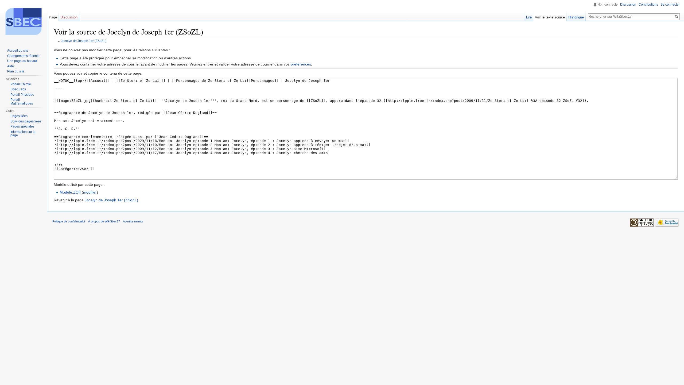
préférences (301, 64)
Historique (576, 17)
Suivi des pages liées (25, 121)
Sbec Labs (18, 89)
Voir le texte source (550, 17)
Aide (10, 66)
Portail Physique (22, 95)
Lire (529, 17)
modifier (90, 192)
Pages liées (19, 116)
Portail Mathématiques (21, 101)
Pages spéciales (22, 126)
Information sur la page (23, 133)
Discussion (628, 4)
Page (53, 17)
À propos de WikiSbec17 (104, 221)
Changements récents (23, 56)
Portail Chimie (20, 84)
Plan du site (15, 71)
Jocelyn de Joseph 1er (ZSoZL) (83, 41)
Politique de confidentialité (68, 221)
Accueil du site (17, 50)
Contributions (648, 4)
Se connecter (670, 4)
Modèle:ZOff (70, 192)
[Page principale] (23, 21)
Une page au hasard (22, 61)
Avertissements (133, 221)
